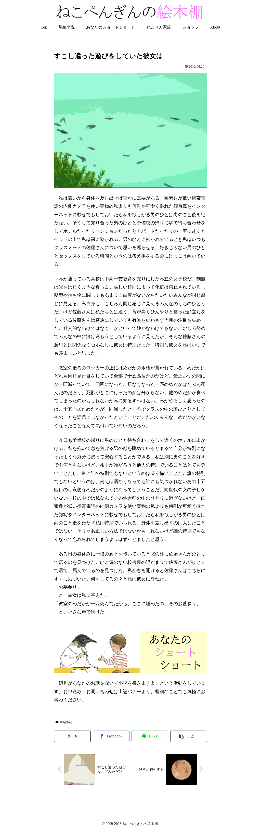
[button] (188, 736)
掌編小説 (66, 722)
